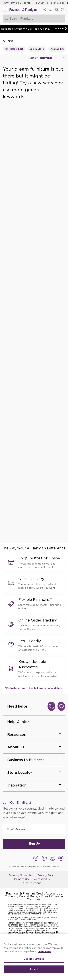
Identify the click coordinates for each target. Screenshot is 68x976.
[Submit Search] (6, 18)
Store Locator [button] (19, 772)
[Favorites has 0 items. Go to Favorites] (62, 10)
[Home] (23, 10)
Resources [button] (16, 734)
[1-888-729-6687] (51, 706)
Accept (34, 969)
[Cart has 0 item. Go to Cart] (56, 10)
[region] (34, 955)
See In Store (37, 49)
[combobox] (33, 18)
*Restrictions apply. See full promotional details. (34, 688)
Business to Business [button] (25, 760)
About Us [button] (15, 747)
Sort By (33, 57)
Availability (57, 49)
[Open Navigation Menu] (5, 10)
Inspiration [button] (16, 785)
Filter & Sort (16, 49)
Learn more (44, 951)
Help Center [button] (18, 722)
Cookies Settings (34, 958)
